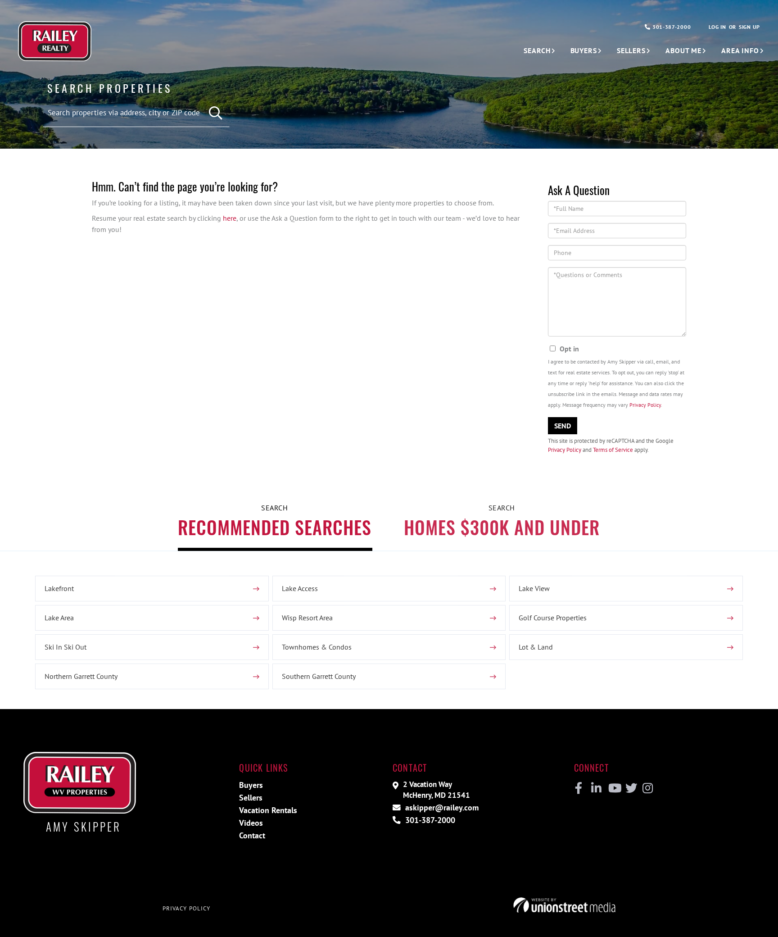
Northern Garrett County (81, 676)
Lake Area (59, 617)
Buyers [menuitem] (583, 50)
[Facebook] (579, 788)
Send (562, 425)
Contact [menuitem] (252, 835)
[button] (216, 113)
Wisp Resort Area (307, 617)
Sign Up (749, 26)
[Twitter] (630, 788)
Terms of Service (613, 450)
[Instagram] (647, 788)
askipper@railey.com (441, 807)
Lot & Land (536, 646)
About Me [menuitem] (683, 50)
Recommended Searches (274, 527)
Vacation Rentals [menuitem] (268, 810)
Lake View (534, 588)
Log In (717, 26)
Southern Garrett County (319, 676)
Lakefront (59, 588)
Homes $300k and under (502, 527)
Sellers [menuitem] (631, 50)
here (229, 218)
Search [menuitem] (537, 50)
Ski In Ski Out (65, 646)
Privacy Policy (645, 404)
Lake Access (300, 588)
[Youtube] (613, 788)
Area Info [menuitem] (740, 50)
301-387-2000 (671, 26)
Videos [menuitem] (251, 823)
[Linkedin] (596, 788)
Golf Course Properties (553, 617)
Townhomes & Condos (317, 646)
